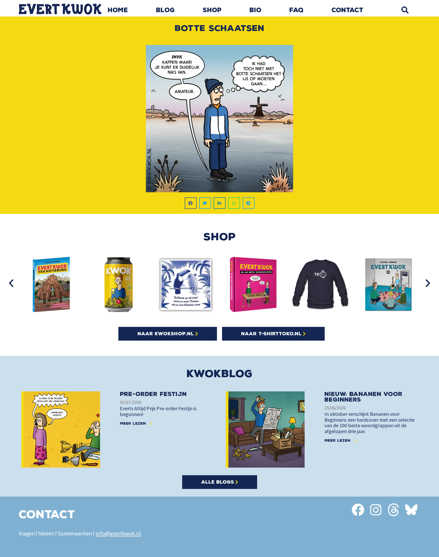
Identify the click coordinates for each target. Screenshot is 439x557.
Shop (212, 10)
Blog (165, 10)
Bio (255, 10)
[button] (404, 10)
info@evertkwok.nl (118, 533)
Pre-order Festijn (153, 394)
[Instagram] (376, 510)
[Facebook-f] (358, 510)
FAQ (296, 10)
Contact (347, 10)
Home (118, 10)
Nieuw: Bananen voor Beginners (363, 397)
